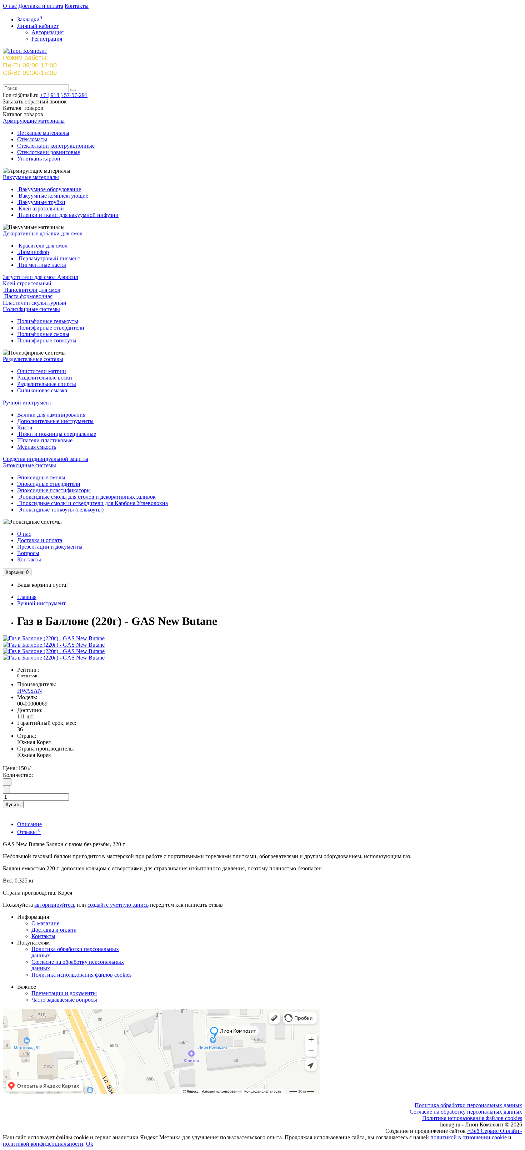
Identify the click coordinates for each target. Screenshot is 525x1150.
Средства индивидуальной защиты (45, 459)
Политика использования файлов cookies (81, 975)
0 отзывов (27, 675)
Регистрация (46, 39)
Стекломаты (32, 139)
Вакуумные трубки (41, 202)
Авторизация (47, 32)
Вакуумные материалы (31, 177)
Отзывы (29, 832)
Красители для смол (42, 246)
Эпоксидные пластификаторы (54, 490)
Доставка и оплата (40, 6)
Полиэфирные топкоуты (46, 340)
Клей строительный (27, 283)
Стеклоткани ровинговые (48, 152)
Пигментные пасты (41, 265)
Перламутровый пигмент (48, 258)
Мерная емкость (36, 447)
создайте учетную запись (118, 905)
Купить (13, 804)
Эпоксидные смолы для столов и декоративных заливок (86, 497)
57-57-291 (64, 95)
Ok (89, 1144)
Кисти (24, 427)
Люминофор (33, 252)
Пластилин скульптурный (34, 303)
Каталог (23, 114)
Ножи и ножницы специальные (56, 434)
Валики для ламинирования (51, 415)
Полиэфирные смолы (43, 334)
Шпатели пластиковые (44, 440)
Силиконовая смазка (42, 390)
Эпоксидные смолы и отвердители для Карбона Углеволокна (92, 503)
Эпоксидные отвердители (48, 484)
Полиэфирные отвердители (50, 328)
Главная (26, 597)
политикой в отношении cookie (468, 1137)
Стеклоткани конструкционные (56, 146)
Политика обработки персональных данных (468, 1105)
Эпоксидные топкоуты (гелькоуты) (60, 510)
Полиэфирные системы (31, 309)
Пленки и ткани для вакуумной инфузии (68, 215)
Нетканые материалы (43, 133)
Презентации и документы (49, 547)
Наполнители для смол (31, 290)
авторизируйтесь (54, 905)
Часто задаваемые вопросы (64, 1000)
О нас (10, 6)
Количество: (18, 775)
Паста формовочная (27, 296)
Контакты (77, 6)
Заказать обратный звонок (35, 101)
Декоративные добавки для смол (42, 233)
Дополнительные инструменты (55, 421)
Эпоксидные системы (29, 465)
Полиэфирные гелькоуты (47, 321)
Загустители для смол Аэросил (40, 277)
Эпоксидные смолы (41, 477)
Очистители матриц (41, 371)
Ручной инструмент (27, 403)
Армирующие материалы (34, 121)
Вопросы (28, 553)
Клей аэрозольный (40, 208)
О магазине (45, 923)
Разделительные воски (44, 378)
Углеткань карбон (38, 159)
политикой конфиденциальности (43, 1144)
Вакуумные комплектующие (52, 196)
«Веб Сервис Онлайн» (494, 1131)
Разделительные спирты (46, 384)
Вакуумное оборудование (49, 189)
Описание (29, 824)
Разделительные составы (33, 359)
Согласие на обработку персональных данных (466, 1112)
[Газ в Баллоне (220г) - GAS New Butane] (54, 638)
